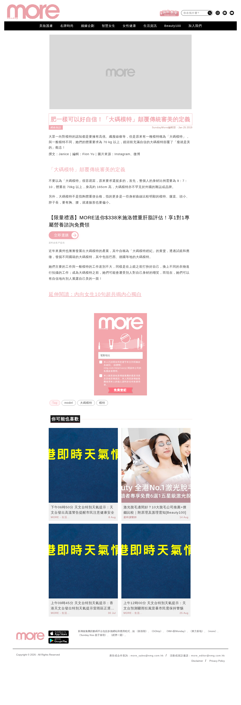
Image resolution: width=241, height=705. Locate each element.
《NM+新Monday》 (176, 631)
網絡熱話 (55, 127)
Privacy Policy (217, 660)
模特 (102, 402)
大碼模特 (86, 402)
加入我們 (195, 26)
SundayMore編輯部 (164, 127)
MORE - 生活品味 (61, 517)
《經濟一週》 (117, 635)
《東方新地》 (196, 631)
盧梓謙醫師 (130, 517)
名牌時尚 (67, 26)
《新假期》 (141, 631)
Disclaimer (197, 660)
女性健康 (129, 26)
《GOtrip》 (156, 631)
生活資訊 (150, 26)
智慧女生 (108, 26)
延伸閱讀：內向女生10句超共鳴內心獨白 (95, 294)
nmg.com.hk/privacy (115, 368)
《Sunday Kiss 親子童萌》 (92, 635)
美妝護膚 (46, 26)
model (68, 402)
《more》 (212, 631)
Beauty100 (172, 26)
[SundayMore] (33, 11)
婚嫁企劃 (87, 26)
